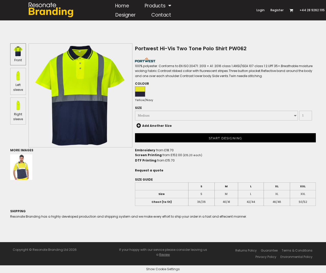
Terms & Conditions (297, 250)
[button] (158, 5)
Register (276, 10)
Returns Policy (246, 250)
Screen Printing (148, 155)
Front (18, 60)
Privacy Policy (265, 257)
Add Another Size (157, 125)
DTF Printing (145, 160)
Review (164, 254)
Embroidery (145, 150)
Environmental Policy (296, 257)
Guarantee (269, 250)
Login (260, 10)
